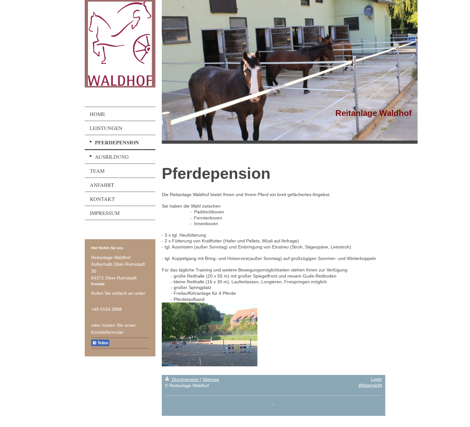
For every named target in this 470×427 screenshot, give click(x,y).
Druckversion (185, 379)
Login (376, 379)
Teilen (102, 343)
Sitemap (210, 379)
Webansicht (370, 385)
